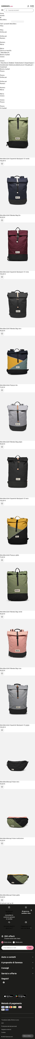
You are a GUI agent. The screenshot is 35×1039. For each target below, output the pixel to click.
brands (2, 15)
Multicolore (20, 65)
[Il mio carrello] (33, 6)
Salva (29, 947)
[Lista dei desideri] (2, 164)
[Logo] (7, 6)
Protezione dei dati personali (9, 1026)
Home (2, 13)
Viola (4, 67)
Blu (12, 63)
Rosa (30, 65)
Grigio (30, 63)
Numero (2, 38)
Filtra (1, 26)
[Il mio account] (28, 6)
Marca (2, 44)
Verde (5, 65)
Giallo (21, 63)
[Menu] (2, 10)
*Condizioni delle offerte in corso (10, 1020)
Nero (5, 63)
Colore (2, 56)
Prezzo (2, 71)
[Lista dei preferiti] (31, 6)
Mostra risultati (5, 54)
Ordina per (3, 32)
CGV (2, 1023)
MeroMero (4, 52)
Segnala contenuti (6, 1029)
